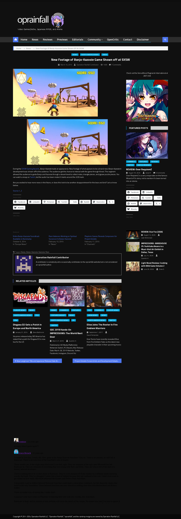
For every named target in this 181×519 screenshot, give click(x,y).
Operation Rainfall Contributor (88, 64)
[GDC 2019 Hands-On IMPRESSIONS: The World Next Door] (67, 296)
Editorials (77, 39)
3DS (89, 310)
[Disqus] (67, 399)
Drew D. (161, 269)
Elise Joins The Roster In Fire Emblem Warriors (102, 326)
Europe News (19, 310)
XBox (105, 54)
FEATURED (76, 310)
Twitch (32, 177)
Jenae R (148, 173)
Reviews (47, 39)
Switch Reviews (144, 165)
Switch (54, 325)
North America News (89, 54)
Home (24, 39)
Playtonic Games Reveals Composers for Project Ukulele (101, 237)
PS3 (37, 315)
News (35, 39)
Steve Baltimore (38, 332)
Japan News (92, 315)
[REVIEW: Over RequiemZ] (147, 145)
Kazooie (42, 252)
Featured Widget (58, 315)
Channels (64, 310)
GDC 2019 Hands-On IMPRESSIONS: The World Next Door (66, 333)
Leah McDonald (146, 238)
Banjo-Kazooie (32, 252)
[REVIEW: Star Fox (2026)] (133, 235)
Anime (53, 310)
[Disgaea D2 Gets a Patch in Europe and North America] (30, 296)
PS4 (15, 320)
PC (73, 320)
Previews (62, 39)
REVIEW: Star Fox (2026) (152, 231)
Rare (47, 252)
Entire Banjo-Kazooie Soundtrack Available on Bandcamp (26, 237)
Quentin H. (72, 341)
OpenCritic (113, 39)
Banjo (23, 252)
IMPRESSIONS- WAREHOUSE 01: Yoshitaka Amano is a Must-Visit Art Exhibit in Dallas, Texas (154, 248)
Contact (127, 39)
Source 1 (16, 190)
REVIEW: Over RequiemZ (139, 169)
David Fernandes (92, 335)
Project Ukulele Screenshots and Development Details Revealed (98, 361)
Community (94, 39)
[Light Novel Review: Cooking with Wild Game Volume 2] (133, 266)
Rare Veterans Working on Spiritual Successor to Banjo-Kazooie (63, 237)
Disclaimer (143, 39)
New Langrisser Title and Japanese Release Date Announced (39, 361)
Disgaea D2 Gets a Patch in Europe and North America (27, 326)
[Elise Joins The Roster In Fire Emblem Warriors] (104, 296)
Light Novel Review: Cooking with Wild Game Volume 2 (154, 265)
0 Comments (160, 173)
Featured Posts (138, 128)
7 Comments (116, 64)
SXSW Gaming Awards (30, 168)
